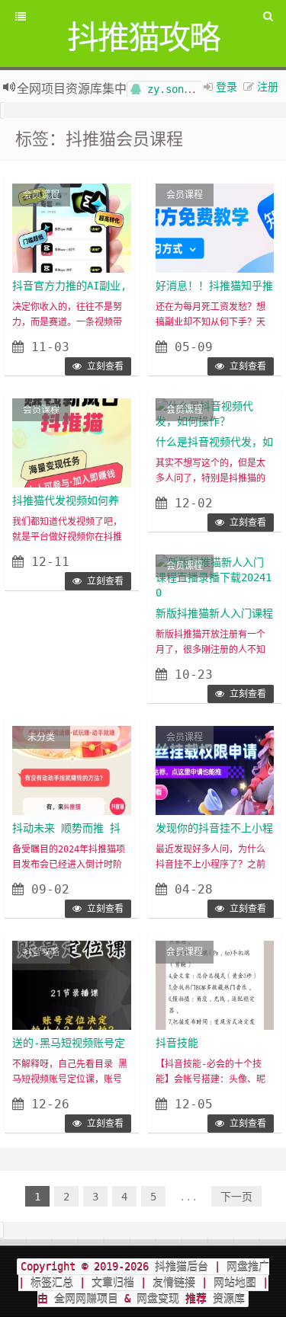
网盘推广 (248, 1267)
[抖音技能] (215, 985)
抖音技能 (177, 1043)
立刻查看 (103, 366)
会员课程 (41, 195)
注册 (267, 86)
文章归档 (113, 1283)
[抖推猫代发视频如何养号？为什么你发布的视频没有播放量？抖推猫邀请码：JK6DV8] (71, 442)
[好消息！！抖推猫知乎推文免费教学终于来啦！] (215, 228)
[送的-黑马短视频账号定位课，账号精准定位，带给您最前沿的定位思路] (71, 985)
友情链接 (174, 1283)
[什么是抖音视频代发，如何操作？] (215, 413)
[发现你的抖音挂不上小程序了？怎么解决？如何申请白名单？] (215, 770)
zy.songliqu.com (190, 87)
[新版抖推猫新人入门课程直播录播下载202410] (215, 577)
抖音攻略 (41, 952)
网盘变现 (158, 1299)
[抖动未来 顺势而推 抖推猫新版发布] (71, 770)
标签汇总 (52, 1283)
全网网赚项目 (86, 1299)
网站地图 (235, 1283)
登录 (226, 86)
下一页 (236, 1197)
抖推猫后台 (181, 1267)
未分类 (41, 737)
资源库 (226, 1299)
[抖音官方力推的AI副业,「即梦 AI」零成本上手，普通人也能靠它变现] (71, 228)
